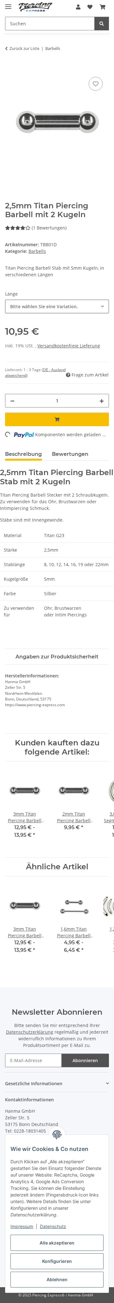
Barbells (37, 251)
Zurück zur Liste (24, 48)
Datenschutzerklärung (29, 1032)
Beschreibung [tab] (23, 454)
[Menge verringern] (12, 400)
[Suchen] (101, 23)
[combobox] (57, 306)
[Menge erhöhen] (102, 400)
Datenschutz (53, 1226)
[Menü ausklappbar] (8, 4)
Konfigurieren (57, 1261)
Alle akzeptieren (57, 1242)
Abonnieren (85, 1060)
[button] (78, 7)
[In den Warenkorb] (10, 68)
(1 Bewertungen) (49, 228)
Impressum (21, 1226)
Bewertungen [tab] (70, 454)
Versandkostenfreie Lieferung (68, 346)
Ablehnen (57, 1279)
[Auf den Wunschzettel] (96, 84)
